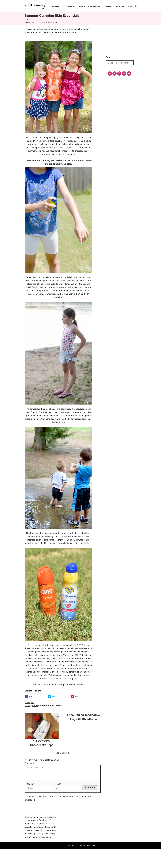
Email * (58, 784)
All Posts (27, 705)
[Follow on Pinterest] (119, 73)
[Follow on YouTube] (129, 73)
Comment (29, 763)
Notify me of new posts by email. (43, 760)
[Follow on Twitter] (114, 73)
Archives (27, 702)
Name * (30, 784)
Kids (32, 702)
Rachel (29, 20)
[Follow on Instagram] (124, 73)
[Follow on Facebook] (110, 73)
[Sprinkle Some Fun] (37, 6)
